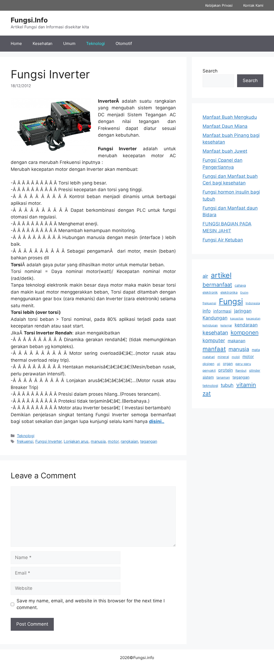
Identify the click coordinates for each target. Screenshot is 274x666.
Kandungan (215, 318)
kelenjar (226, 325)
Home (16, 43)
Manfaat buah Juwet (225, 151)
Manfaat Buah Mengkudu (230, 117)
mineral (223, 357)
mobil (236, 357)
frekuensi (25, 441)
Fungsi (231, 301)
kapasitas (236, 318)
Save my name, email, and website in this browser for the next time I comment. (91, 604)
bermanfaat (217, 284)
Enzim (244, 292)
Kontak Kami (253, 5)
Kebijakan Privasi (219, 5)
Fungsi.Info (29, 20)
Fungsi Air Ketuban (223, 239)
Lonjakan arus (76, 441)
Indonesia (253, 303)
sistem (208, 377)
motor (113, 441)
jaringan (243, 311)
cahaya (240, 285)
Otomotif (124, 43)
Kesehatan (42, 43)
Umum (69, 43)
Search (210, 71)
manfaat (214, 348)
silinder (254, 370)
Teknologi (95, 43)
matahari (209, 357)
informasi (222, 311)
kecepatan (253, 318)
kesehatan (215, 332)
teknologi (210, 385)
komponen (244, 332)
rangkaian (129, 441)
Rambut (240, 370)
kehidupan (210, 325)
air (205, 276)
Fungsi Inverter (48, 441)
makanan (236, 340)
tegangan (148, 441)
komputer (214, 340)
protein (225, 370)
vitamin (246, 384)
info (207, 311)
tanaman (223, 377)
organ (228, 363)
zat (207, 393)
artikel (221, 275)
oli (218, 364)
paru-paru (243, 364)
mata (256, 350)
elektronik (210, 292)
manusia (98, 441)
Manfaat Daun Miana (225, 126)
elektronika (229, 292)
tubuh (227, 385)
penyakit (209, 370)
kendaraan (246, 325)
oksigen (208, 364)
